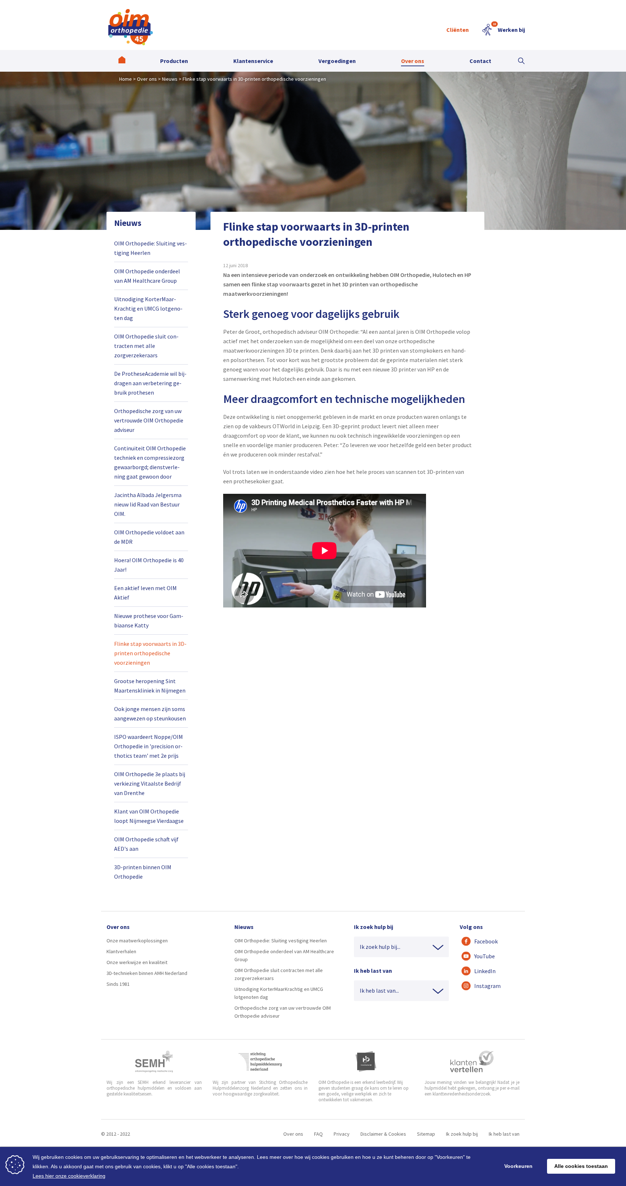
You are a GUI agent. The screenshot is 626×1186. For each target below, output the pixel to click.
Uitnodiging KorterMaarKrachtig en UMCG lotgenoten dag (148, 308)
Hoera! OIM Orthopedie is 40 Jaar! (149, 564)
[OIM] (130, 27)
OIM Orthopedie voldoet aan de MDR (149, 537)
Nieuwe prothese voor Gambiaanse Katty (148, 620)
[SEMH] (154, 1061)
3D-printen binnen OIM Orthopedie (142, 871)
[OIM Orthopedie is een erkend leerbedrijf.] (366, 1061)
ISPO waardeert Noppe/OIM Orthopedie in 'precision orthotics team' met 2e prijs (148, 746)
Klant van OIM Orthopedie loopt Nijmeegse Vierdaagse (149, 816)
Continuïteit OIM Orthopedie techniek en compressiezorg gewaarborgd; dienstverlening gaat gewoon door (150, 462)
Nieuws (127, 223)
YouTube (484, 956)
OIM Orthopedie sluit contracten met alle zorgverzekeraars (146, 346)
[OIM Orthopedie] (122, 61)
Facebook (486, 941)
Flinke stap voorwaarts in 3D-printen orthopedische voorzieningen (150, 653)
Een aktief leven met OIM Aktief (145, 592)
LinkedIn (485, 971)
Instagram (487, 985)
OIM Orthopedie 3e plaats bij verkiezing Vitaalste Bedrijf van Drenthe (149, 783)
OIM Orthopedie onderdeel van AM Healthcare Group (147, 276)
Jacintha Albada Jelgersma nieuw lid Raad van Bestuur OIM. (147, 504)
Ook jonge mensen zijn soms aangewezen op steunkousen (150, 713)
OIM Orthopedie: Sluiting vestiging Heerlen (150, 248)
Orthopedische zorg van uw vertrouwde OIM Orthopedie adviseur (148, 420)
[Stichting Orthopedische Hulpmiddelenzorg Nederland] (260, 1061)
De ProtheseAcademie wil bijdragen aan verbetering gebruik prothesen (150, 383)
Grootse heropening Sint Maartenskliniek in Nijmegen (149, 685)
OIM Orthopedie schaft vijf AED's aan (146, 844)
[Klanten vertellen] (472, 1061)
